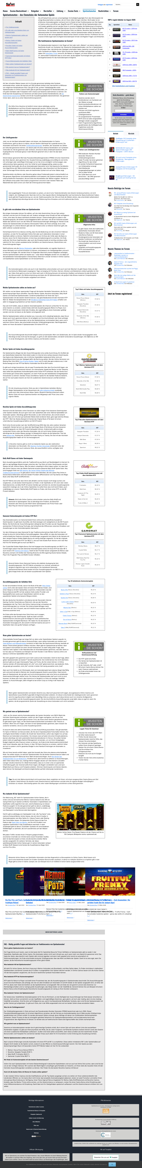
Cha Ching (119, 230)
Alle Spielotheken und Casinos (123, 86)
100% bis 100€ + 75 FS (129, 75)
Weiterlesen (8, 918)
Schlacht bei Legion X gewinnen (124, 282)
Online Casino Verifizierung (36, 1118)
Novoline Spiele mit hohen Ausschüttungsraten (13, 46)
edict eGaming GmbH (47, 390)
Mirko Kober (72, 902)
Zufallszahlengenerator (34, 145)
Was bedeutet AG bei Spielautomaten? (18, 70)
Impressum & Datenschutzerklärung (36, 1129)
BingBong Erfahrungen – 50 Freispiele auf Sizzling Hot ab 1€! (126, 178)
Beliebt (115, 133)
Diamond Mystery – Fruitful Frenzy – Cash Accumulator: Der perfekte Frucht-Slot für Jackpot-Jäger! (108, 901)
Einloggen (100, 5)
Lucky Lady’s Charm (67, 601)
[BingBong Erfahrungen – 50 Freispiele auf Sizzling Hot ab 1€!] (111, 176)
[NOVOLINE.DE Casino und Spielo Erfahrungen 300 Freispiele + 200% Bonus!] (111, 148)
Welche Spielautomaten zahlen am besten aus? (16, 36)
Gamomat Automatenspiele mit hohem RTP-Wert (17, 57)
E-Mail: (123, 107)
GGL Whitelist (36, 1121)
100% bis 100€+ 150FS (129, 64)
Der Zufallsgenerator (12, 27)
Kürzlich (131, 133)
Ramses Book (63, 623)
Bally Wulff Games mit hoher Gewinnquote (14, 52)
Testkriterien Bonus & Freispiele (36, 1110)
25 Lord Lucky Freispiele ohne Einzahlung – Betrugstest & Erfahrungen (126, 159)
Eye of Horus (67, 619)
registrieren (109, 5)
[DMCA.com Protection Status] (36, 1136)
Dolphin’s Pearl (64, 594)
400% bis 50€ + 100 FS (129, 81)
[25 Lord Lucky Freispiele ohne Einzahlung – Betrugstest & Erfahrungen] (111, 157)
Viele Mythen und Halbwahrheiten (14, 643)
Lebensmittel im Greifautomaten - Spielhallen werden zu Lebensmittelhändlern (124, 255)
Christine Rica (11, 905)
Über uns (36, 1125)
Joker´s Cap (63, 611)
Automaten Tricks (51, 53)
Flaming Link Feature (21, 551)
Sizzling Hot (64, 597)
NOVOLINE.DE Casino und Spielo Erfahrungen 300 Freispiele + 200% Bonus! (124, 150)
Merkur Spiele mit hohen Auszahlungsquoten (13, 41)
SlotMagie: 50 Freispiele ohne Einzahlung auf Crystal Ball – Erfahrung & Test (126, 140)
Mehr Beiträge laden (53, 932)
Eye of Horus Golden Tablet (29, 361)
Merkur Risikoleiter (25, 248)
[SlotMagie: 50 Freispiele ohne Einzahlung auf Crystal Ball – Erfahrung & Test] (111, 138)
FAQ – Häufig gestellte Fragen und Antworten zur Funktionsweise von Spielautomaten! (16, 75)
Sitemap (36, 1133)
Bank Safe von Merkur (19, 822)
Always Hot (10, 435)
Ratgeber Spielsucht (36, 1114)
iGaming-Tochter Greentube (40, 446)
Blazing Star (67, 607)
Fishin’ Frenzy (67, 615)
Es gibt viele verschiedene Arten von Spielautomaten (17, 31)
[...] (61, 911)
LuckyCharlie (120, 200)
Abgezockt (119, 220)
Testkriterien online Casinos (36, 1107)
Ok (112, 1164)
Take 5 (63, 627)
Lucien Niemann (120, 258)
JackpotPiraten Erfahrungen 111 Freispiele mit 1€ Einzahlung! (126, 168)
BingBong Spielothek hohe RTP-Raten (44, 300)
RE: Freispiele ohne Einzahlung (123, 203)
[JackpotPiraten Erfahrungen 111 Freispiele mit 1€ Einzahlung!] (111, 167)
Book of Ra (64, 590)
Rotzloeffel (119, 209)
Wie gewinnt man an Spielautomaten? (18, 67)
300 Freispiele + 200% (129, 70)
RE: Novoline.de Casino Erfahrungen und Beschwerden (125, 234)
